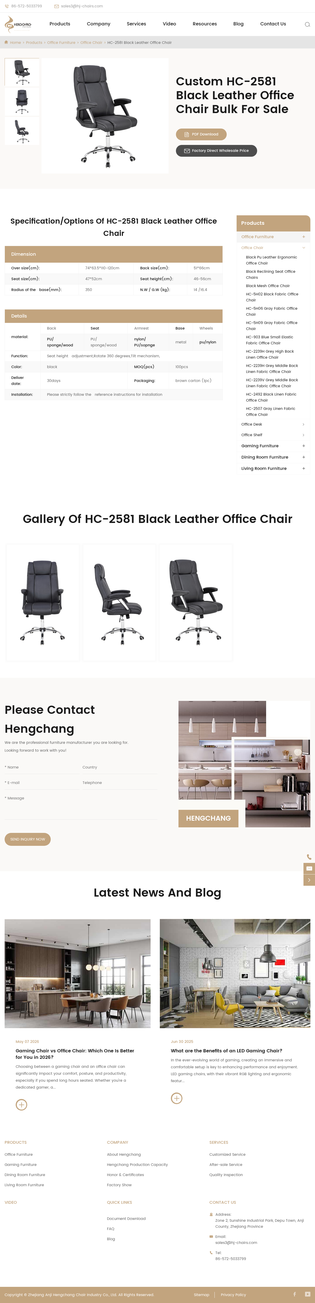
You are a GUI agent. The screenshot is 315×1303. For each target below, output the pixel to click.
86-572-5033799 (26, 6)
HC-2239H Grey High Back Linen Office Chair (270, 354)
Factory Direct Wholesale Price (216, 151)
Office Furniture (61, 43)
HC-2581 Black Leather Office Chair (139, 43)
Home (15, 43)
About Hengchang (124, 1155)
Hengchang (208, 818)
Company (98, 24)
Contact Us (273, 24)
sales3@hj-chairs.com (82, 6)
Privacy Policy (233, 1295)
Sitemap (201, 1295)
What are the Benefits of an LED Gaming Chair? (226, 1051)
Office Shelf (251, 435)
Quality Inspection (226, 1175)
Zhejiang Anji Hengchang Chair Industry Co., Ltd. (72, 1295)
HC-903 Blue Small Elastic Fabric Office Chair (269, 340)
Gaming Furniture (260, 446)
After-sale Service (225, 1165)
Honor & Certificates (125, 1175)
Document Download (126, 1219)
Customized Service (227, 1155)
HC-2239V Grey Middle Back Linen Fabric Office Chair (272, 383)
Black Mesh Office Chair (268, 286)
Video (169, 24)
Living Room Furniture (264, 469)
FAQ (110, 1229)
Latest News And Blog (157, 893)
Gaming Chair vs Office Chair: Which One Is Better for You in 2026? (75, 1054)
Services (136, 24)
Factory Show (119, 1185)
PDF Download (201, 134)
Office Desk (251, 424)
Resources (205, 24)
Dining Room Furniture (264, 457)
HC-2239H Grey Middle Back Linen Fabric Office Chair (272, 369)
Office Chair (91, 43)
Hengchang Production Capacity (137, 1165)
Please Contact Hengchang (50, 720)
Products (60, 24)
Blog (238, 24)
